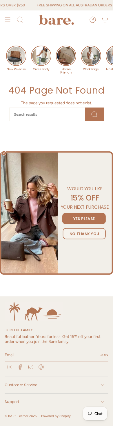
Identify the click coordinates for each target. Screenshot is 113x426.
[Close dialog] (4, 153)
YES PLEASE (84, 218)
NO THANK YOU (84, 233)
